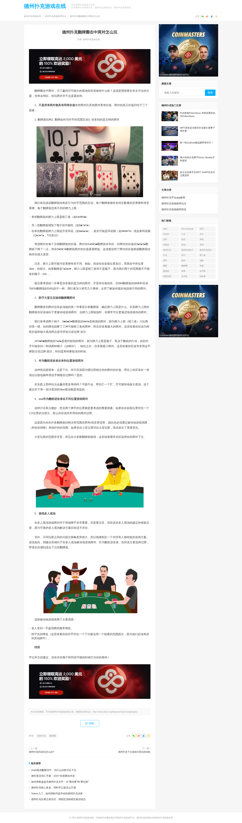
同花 (202, 239)
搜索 (210, 92)
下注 (183, 234)
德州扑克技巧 (187, 250)
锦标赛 (203, 276)
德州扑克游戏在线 (45, 6)
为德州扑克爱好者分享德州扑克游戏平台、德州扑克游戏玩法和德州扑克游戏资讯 (134, 817)
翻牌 (165, 266)
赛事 (183, 271)
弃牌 (202, 245)
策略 (202, 260)
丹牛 (202, 234)
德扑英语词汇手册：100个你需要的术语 (53, 775)
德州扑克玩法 (206, 250)
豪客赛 (166, 271)
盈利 (183, 260)
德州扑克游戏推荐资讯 (173, 209)
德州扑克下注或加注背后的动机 (134, 752)
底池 (183, 245)
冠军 (165, 239)
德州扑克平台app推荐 (173, 197)
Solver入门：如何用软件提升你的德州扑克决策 (57, 793)
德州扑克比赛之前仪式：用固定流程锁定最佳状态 (58, 799)
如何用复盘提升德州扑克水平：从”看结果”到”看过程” (60, 781)
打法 (165, 255)
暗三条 (203, 255)
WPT (202, 229)
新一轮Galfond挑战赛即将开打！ (197, 142)
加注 (183, 239)
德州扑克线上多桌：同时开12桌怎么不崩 (53, 787)
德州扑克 (41, 736)
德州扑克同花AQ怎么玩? (41, 752)
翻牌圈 (52, 736)
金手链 (184, 276)
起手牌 (203, 271)
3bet (165, 229)
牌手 (165, 260)
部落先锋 (167, 276)
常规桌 (166, 245)
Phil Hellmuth (187, 229)
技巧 (183, 255)
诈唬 (202, 266)
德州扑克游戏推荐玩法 (55, 16)
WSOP (166, 234)
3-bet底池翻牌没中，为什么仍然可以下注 (53, 770)
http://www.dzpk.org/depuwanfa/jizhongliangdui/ (115, 712)
